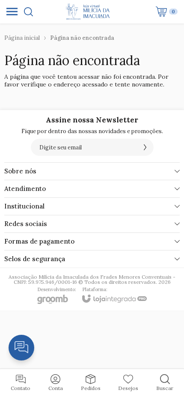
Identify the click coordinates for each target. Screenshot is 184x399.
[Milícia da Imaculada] (89, 11)
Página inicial (22, 38)
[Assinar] (145, 147)
